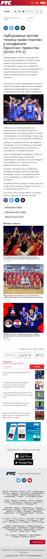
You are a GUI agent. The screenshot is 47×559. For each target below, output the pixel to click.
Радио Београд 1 (19, 526)
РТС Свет (30, 519)
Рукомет (8, 502)
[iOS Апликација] (23, 431)
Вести (5, 491)
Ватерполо (17, 502)
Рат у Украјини (12, 495)
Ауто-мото (38, 502)
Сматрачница (10, 496)
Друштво (15, 493)
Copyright (16, 550)
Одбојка (39, 500)
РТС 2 (15, 519)
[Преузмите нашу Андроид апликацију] (23, 462)
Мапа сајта (37, 542)
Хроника (6, 493)
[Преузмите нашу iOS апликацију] (23, 456)
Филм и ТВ (10, 511)
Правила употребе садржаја (33, 550)
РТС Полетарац (38, 522)
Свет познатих (28, 509)
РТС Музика (25, 522)
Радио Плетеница (37, 528)
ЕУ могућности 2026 (34, 496)
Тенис (31, 500)
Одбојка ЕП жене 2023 (14, 217)
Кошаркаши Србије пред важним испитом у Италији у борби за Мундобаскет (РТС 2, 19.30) (15, 385)
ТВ (4, 519)
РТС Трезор (13, 522)
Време (22, 495)
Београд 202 (23, 528)
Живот (17, 508)
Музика (39, 508)
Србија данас (38, 491)
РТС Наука (40, 519)
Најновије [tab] (7, 361)
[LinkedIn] (17, 28)
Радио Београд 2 (34, 526)
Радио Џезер (24, 531)
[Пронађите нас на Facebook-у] (24, 480)
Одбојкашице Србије (13, 207)
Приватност (7, 550)
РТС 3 (22, 519)
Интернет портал (28, 537)
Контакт (13, 535)
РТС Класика (32, 520)
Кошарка (23, 500)
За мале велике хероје (25, 513)
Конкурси (16, 537)
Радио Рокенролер (14, 529)
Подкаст (20, 496)
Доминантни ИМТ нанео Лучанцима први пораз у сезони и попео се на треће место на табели (16, 415)
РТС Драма (9, 520)
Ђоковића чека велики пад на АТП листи (16, 373)
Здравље (40, 509)
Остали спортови (16, 504)
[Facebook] (5, 28)
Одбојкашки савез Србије (15, 212)
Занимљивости (28, 508)
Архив (34, 531)
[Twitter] (11, 28)
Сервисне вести (34, 495)
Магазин (9, 508)
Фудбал (14, 500)
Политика (13, 491)
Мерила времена (37, 493)
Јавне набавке (34, 535)
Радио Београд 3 (9, 528)
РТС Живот (20, 520)
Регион (22, 491)
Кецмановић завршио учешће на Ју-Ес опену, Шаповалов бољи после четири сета (18, 395)
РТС (7, 535)
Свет (29, 491)
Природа (27, 511)
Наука (19, 511)
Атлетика (27, 502)
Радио (8, 526)
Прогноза (9, 355)
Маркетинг (23, 535)
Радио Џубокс (29, 529)
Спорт (7, 500)
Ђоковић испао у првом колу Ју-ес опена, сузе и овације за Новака (16, 404)
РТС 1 (8, 519)
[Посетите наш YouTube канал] (29, 480)
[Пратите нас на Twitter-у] (18, 480)
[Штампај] (23, 28)
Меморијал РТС (31, 504)
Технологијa (7, 509)
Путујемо (17, 509)
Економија (25, 493)
